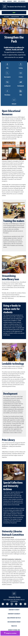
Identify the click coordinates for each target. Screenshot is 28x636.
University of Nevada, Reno (14, 630)
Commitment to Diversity (14, 609)
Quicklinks (9, 1)
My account (6, 16)
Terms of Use (14, 626)
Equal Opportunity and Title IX (14, 618)
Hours (4, 1)
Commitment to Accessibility (14, 613)
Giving (22, 16)
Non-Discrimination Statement (14, 622)
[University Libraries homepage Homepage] (14, 594)
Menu (14, 12)
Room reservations (15, 16)
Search (14, 1)
